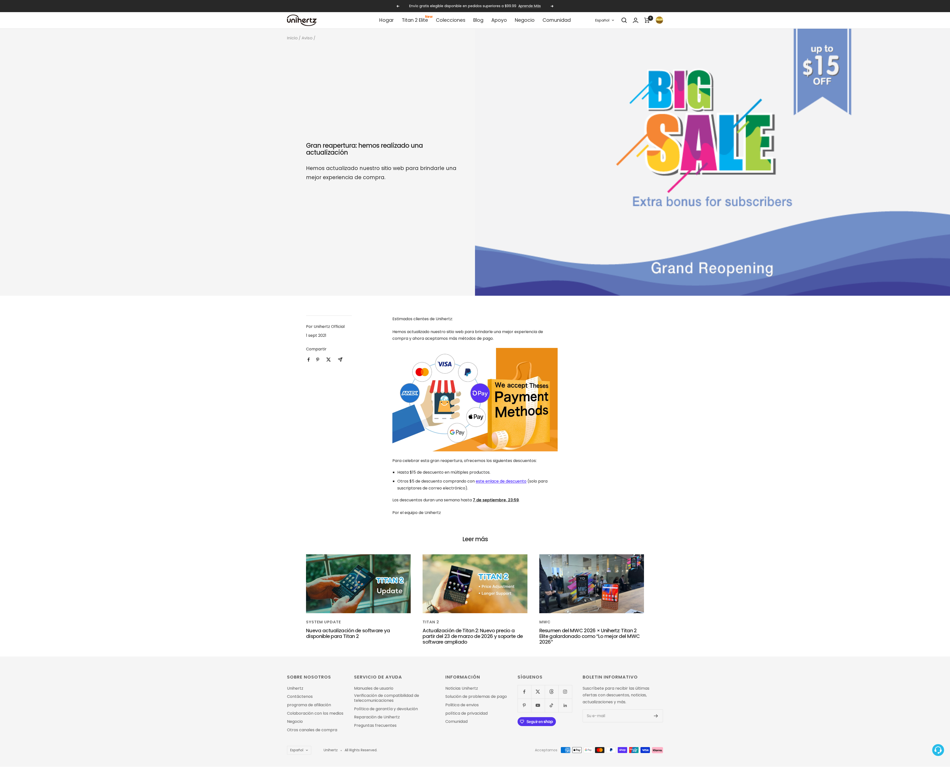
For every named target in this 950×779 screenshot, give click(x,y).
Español (602, 20)
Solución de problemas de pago (476, 696)
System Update (323, 622)
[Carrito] (647, 20)
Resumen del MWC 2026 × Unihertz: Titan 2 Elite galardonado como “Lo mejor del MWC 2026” (589, 636)
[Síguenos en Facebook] (524, 692)
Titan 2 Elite (415, 20)
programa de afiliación (309, 705)
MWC (545, 622)
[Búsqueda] (624, 20)
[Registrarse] (656, 716)
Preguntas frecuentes (375, 725)
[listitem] (309, 360)
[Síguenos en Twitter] (538, 692)
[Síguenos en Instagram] (565, 692)
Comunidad (557, 20)
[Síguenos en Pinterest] (524, 705)
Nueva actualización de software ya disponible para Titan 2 (348, 633)
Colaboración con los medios (315, 713)
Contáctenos (300, 696)
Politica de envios (462, 705)
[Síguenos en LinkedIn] (565, 705)
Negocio (525, 20)
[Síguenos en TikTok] (551, 705)
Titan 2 (431, 622)
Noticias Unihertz (461, 688)
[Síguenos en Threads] (551, 692)
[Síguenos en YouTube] (538, 705)
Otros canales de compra (312, 730)
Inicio (292, 38)
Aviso (307, 38)
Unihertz (295, 688)
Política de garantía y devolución (386, 708)
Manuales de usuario (373, 688)
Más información (509, 5)
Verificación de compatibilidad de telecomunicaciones (386, 698)
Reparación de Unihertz (377, 717)
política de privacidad (466, 713)
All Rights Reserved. (361, 750)
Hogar (386, 20)
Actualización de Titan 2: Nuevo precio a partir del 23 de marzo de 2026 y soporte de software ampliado (473, 636)
